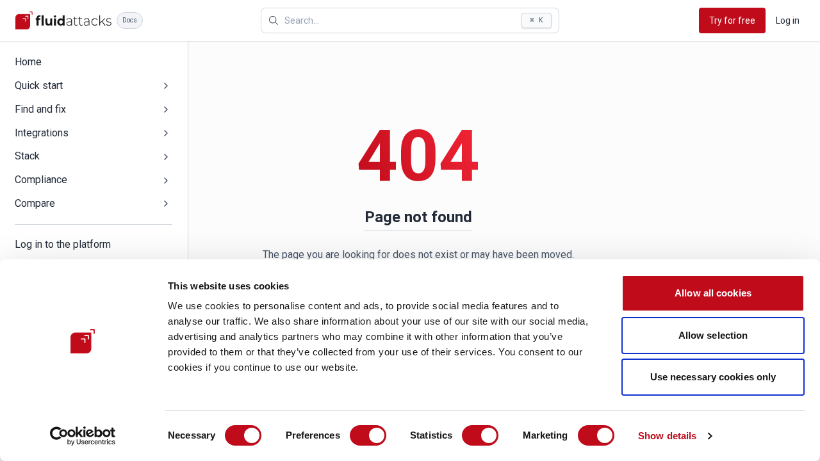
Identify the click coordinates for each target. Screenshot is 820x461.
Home (28, 62)
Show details (667, 435)
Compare (35, 203)
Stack (27, 156)
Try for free (732, 20)
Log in (788, 20)
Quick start (39, 85)
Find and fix (40, 109)
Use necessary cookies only (713, 376)
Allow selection (713, 335)
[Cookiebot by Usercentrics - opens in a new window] (83, 436)
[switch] (368, 435)
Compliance (41, 180)
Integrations (42, 133)
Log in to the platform (63, 244)
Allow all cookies (713, 292)
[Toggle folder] (166, 86)
